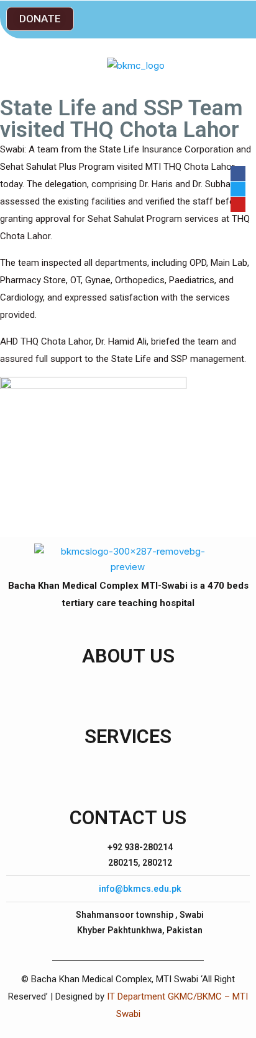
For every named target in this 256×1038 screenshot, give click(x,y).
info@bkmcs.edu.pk (140, 889)
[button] (40, 19)
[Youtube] (238, 204)
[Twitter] (238, 189)
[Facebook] (238, 173)
